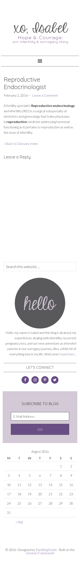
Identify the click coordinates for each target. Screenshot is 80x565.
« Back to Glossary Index (21, 143)
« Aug (19, 522)
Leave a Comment (45, 95)
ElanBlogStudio (46, 550)
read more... (68, 354)
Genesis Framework (40, 553)
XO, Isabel (40, 30)
